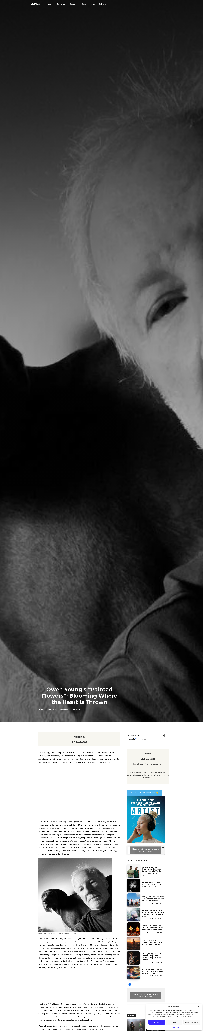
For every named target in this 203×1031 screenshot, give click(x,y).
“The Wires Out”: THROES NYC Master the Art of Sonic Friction (153, 942)
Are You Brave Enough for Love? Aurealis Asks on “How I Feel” (152, 971)
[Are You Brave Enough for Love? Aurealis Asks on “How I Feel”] (133, 972)
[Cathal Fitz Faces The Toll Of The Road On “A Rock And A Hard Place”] (133, 929)
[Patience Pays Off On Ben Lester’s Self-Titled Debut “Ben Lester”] (133, 885)
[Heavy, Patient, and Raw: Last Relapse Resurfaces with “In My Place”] (133, 900)
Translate (142, 739)
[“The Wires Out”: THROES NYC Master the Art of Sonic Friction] (133, 943)
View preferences (191, 1022)
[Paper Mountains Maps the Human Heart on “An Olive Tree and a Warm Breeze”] (133, 914)
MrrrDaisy (150, 889)
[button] (199, 1006)
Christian (64, 709)
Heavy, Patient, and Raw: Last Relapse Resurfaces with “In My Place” (153, 899)
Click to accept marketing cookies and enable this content (145, 850)
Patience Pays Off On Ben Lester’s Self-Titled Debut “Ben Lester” (152, 884)
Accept (156, 1022)
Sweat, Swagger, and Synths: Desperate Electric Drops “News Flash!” (151, 957)
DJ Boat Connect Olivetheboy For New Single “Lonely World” (152, 869)
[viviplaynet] (35, 4)
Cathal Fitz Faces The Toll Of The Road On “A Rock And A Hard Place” (152, 928)
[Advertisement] (79, 987)
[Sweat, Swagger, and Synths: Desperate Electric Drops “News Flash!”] (133, 958)
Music (41, 710)
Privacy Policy (175, 1027)
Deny (174, 1022)
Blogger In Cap (152, 873)
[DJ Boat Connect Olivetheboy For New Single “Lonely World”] (133, 871)
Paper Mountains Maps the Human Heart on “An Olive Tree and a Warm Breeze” (153, 913)
